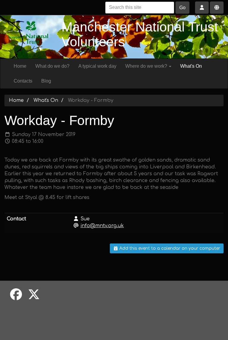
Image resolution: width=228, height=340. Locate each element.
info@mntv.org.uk (102, 225)
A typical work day (97, 66)
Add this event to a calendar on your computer (169, 248)
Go (182, 7)
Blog (46, 80)
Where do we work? (146, 66)
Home (20, 66)
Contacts (23, 80)
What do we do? (52, 66)
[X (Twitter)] (34, 294)
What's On (191, 66)
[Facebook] (16, 294)
